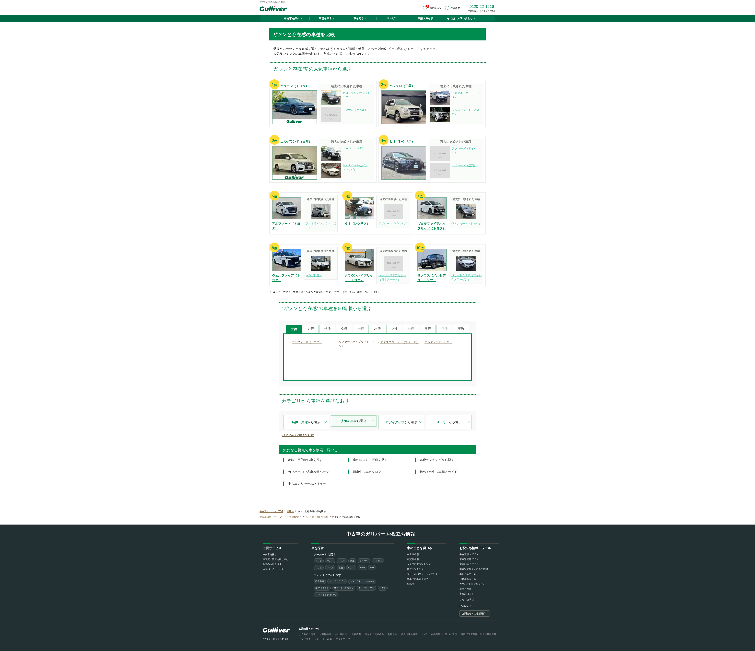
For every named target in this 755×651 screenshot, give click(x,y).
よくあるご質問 (307, 634)
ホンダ (330, 560)
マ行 (394, 328)
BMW (362, 567)
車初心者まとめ (467, 574)
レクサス (377, 560)
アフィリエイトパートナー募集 (315, 639)
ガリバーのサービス (273, 569)
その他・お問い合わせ (460, 18)
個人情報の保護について (414, 634)
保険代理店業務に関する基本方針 (478, 634)
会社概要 (356, 634)
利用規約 (392, 634)
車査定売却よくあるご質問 (473, 569)
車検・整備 (465, 588)
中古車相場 (413, 554)
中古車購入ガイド (468, 554)
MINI (372, 567)
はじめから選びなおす (298, 435)
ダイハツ (364, 560)
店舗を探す (325, 18)
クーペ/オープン (366, 588)
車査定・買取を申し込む (276, 559)
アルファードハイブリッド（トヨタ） (355, 343)
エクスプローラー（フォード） (399, 342)
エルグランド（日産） (438, 342)
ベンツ (351, 567)
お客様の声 (325, 634)
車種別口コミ (466, 593)
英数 (461, 328)
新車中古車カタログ (417, 579)
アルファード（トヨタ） (307, 342)
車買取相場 (413, 559)
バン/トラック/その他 (325, 594)
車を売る (359, 18)
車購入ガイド (425, 18)
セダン (382, 588)
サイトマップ (343, 639)
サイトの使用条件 (374, 634)
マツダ (318, 567)
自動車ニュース (467, 579)
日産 (352, 560)
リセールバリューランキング (422, 574)
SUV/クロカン (322, 588)
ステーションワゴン (344, 588)
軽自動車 (319, 581)
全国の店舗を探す (272, 564)
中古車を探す (291, 18)
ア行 (294, 329)
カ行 (311, 328)
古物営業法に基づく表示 (444, 634)
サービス (392, 18)
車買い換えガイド (468, 564)
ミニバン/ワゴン (337, 581)
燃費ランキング (415, 569)
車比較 (410, 583)
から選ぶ (306, 422)
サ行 (327, 328)
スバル (330, 567)
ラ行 (427, 328)
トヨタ (318, 560)
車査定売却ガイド (468, 559)
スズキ (342, 560)
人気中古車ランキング (419, 564)
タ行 (344, 328)
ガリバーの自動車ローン (472, 583)
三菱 (341, 567)
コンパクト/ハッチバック (362, 581)
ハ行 (377, 328)
